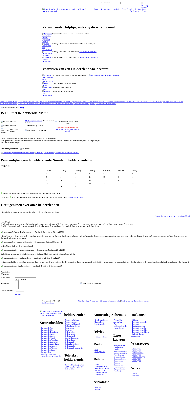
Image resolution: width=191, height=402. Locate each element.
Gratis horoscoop (127, 301)
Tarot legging (118, 361)
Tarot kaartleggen (120, 359)
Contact (144, 11)
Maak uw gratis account (33, 121)
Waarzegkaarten (119, 367)
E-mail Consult (127, 9)
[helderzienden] (47, 42)
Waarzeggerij (136, 351)
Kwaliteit (116, 9)
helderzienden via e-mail (87, 52)
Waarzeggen (136, 349)
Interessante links (114, 301)
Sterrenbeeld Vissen (48, 350)
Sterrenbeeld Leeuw (48, 336)
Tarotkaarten (118, 365)
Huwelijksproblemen (102, 368)
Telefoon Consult (141, 9)
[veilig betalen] (47, 85)
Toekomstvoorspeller (139, 328)
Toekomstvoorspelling (139, 330)
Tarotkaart (117, 363)
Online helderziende (72, 344)
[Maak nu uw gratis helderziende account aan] (17, 153)
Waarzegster (136, 359)
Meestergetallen (100, 324)
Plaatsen (18, 295)
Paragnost (68, 330)
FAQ (87, 301)
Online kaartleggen (120, 353)
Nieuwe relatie (100, 370)
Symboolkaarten (119, 357)
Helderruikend (70, 340)
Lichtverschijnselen (120, 326)
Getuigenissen (105, 9)
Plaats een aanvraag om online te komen (67, 130)
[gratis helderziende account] (104, 75)
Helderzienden (70, 346)
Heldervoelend (70, 332)
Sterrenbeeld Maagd (48, 338)
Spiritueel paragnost (72, 338)
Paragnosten (69, 328)
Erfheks (134, 374)
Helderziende (69, 342)
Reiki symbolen (100, 352)
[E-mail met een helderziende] (47, 55)
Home (96, 9)
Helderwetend (70, 334)
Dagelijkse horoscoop (48, 354)
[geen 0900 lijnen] (47, 89)
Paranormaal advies (72, 320)
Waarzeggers (136, 355)
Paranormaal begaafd (72, 324)
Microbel (81, 301)
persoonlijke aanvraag (75, 197)
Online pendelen (137, 353)
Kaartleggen (118, 371)
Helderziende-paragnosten (74, 348)
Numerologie (99, 322)
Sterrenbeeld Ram (47, 328)
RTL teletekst (69, 369)
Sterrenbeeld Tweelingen (49, 332)
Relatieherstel (99, 374)
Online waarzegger (138, 357)
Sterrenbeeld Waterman (49, 348)
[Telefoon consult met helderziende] (66, 153)
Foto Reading (134, 11)
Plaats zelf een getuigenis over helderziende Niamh (172, 216)
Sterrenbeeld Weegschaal (49, 340)
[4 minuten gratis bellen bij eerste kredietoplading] (47, 81)
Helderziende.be (48, 303)
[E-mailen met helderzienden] (47, 95)
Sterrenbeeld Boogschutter (50, 344)
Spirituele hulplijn (101, 337)
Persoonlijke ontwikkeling (117, 321)
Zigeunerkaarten (119, 369)
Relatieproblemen (101, 366)
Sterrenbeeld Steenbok (48, 346)
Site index (103, 301)
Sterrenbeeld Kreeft (47, 334)
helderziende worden (141, 301)
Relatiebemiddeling (101, 372)
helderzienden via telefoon (88, 57)
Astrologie (98, 389)
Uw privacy (94, 301)
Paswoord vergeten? (144, 6)
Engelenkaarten (119, 345)
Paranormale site (71, 322)
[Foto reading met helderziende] (44, 153)
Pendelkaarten (119, 355)
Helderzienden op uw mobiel (51, 356)
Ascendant (98, 387)
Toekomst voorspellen (139, 322)
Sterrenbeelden (46, 352)
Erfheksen (135, 376)
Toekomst (135, 324)
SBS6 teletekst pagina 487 (74, 367)
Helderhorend (70, 336)
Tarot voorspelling (138, 326)
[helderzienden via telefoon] (47, 50)
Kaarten (116, 349)
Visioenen (135, 320)
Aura (115, 324)
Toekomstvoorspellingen (140, 332)
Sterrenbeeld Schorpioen (49, 342)
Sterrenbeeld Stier (47, 330)
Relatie (97, 364)
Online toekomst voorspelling (137, 335)
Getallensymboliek (101, 320)
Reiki (96, 350)
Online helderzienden (72, 326)
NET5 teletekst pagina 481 (74, 365)
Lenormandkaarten (120, 351)
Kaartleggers (118, 347)
